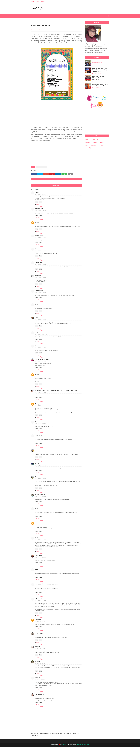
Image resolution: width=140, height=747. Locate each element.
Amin (36, 538)
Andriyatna (38, 276)
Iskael (37, 192)
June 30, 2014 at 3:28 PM (40, 600)
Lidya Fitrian (35, 29)
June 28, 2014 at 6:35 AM (40, 347)
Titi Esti (37, 646)
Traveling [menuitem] (60, 16)
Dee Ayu (37, 477)
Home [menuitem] (32, 16)
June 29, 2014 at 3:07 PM (40, 496)
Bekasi (98, 139)
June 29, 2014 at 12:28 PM (40, 478)
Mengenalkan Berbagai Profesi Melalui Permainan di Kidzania (100, 85)
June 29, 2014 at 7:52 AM (40, 465)
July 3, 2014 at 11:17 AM (40, 696)
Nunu (36, 346)
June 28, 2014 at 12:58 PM (40, 423)
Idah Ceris (38, 435)
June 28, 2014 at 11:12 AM (40, 405)
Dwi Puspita (39, 450)
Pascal (38, 166)
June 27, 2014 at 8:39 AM (40, 237)
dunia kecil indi (40, 495)
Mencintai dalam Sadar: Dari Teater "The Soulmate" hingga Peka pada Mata (100, 69)
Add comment (40, 710)
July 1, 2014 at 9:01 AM (40, 621)
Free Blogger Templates (83, 744)
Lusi (36, 332)
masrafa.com (39, 633)
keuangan (93, 145)
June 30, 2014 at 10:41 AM (40, 571)
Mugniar (37, 463)
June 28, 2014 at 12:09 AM (41, 334)
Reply (37, 202)
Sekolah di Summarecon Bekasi (100, 61)
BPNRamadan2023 (90, 139)
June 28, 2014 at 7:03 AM (40, 361)
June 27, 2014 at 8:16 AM (40, 224)
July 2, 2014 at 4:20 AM (40, 679)
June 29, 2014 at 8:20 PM (40, 510)
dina (36, 569)
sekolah (37, 22)
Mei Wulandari (39, 694)
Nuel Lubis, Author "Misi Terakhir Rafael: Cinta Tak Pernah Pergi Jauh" (56, 390)
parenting (94, 147)
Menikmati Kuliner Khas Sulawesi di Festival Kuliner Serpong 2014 (99, 77)
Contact (43, 1)
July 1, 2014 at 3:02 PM (40, 663)
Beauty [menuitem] (38, 16)
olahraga (101, 145)
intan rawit (38, 599)
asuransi (101, 142)
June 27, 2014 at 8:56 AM (40, 264)
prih (36, 508)
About (37, 1)
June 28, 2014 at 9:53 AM (40, 392)
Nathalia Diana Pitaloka (42, 359)
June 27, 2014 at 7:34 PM (40, 319)
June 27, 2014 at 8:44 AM (40, 251)
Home (32, 1)
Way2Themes (65, 744)
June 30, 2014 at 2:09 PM (40, 586)
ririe (36, 422)
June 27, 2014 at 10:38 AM (41, 277)
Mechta (37, 678)
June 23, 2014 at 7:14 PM (40, 194)
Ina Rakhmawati (40, 523)
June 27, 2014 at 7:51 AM (40, 210)
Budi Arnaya (39, 262)
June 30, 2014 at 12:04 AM (41, 525)
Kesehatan (88, 142)
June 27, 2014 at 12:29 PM (40, 292)
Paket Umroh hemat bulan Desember (47, 584)
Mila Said (38, 661)
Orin (36, 304)
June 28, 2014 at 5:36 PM (40, 452)
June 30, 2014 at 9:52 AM (40, 557)
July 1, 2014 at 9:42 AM (40, 635)
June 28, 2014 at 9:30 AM (40, 376)
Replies (38, 204)
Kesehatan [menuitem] (45, 16)
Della (36, 317)
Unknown (38, 222)
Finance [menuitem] (53, 16)
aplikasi (95, 142)
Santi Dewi (38, 556)
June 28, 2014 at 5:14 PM (40, 437)
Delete (40, 202)
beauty (87, 145)
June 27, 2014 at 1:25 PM (40, 306)
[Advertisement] (56, 113)
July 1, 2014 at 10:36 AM (40, 648)
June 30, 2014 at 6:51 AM (40, 539)
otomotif (87, 147)
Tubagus (38, 404)
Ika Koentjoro (39, 291)
